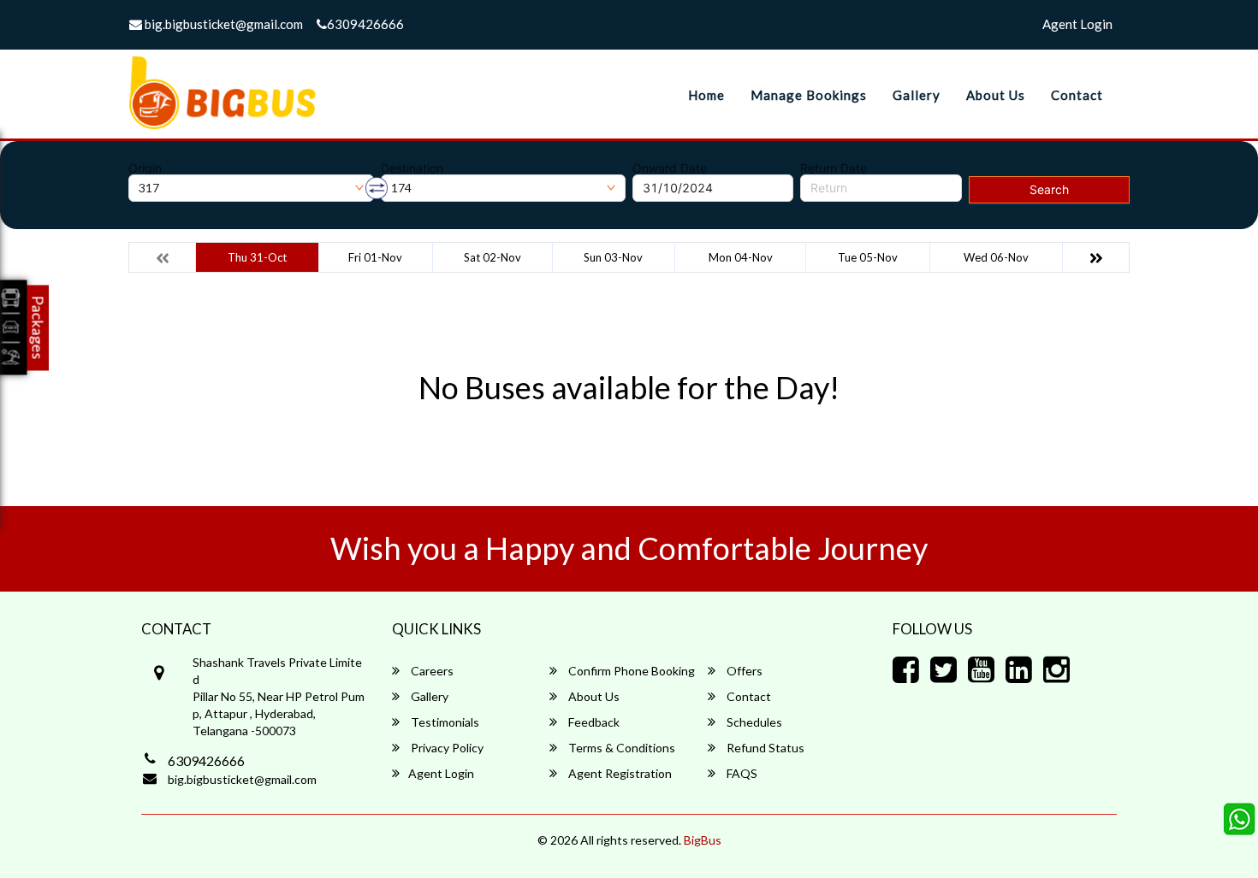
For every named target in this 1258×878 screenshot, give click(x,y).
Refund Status (764, 747)
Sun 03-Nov (613, 257)
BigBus (702, 840)
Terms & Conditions (620, 747)
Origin (145, 168)
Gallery (917, 95)
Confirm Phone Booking (630, 670)
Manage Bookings (809, 95)
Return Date (833, 168)
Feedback (593, 722)
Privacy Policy (446, 747)
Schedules (753, 722)
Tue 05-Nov (868, 257)
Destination (412, 168)
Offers (743, 670)
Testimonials (443, 722)
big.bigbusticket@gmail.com (222, 24)
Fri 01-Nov (375, 257)
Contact (1077, 95)
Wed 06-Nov (996, 257)
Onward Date (669, 168)
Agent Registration (619, 773)
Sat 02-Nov (492, 257)
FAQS (740, 773)
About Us (995, 95)
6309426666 (365, 24)
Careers (431, 670)
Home (706, 95)
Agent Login (1077, 24)
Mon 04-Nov (741, 257)
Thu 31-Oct (257, 257)
